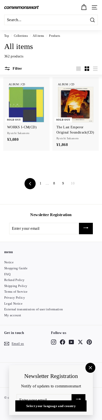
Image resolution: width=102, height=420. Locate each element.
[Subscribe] (86, 228)
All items (38, 36)
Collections (21, 36)
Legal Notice (13, 303)
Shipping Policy (15, 286)
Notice (9, 262)
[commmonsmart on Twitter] (80, 342)
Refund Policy (14, 280)
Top (6, 36)
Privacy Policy (14, 297)
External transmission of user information (33, 309)
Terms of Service (16, 291)
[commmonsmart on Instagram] (53, 342)
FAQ (7, 274)
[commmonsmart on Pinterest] (89, 342)
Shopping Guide (15, 268)
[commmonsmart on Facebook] (62, 342)
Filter (17, 68)
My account (12, 315)
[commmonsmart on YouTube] (71, 342)
